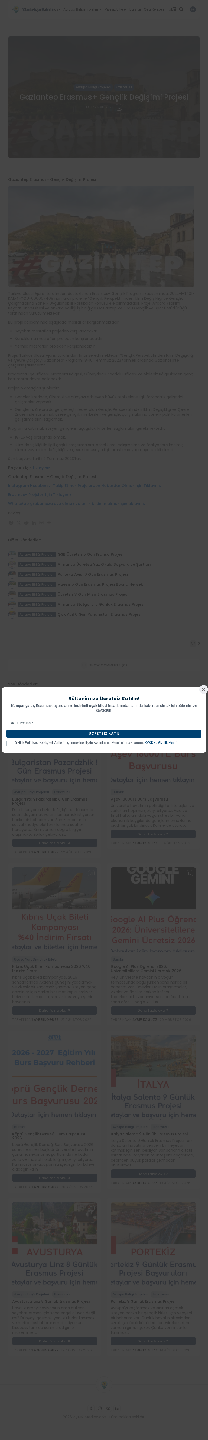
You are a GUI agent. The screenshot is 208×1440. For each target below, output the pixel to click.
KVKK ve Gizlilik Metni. (161, 743)
